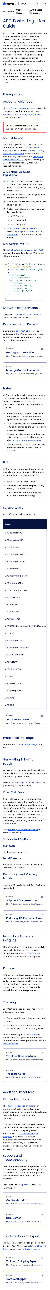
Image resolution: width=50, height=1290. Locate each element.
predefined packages (28, 744)
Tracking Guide (10, 1043)
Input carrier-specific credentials (24, 228)
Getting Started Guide (26, 782)
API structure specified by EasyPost (25, 250)
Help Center (25, 1184)
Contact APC (14, 181)
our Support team (30, 1249)
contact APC (34, 953)
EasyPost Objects (25, 331)
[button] (44, 4)
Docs (24, 3)
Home (11, 11)
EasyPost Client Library (28, 314)
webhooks (32, 1034)
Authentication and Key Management (22, 114)
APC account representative (27, 440)
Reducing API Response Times (23, 829)
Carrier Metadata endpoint (21, 1105)
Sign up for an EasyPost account (19, 108)
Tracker (19, 1025)
